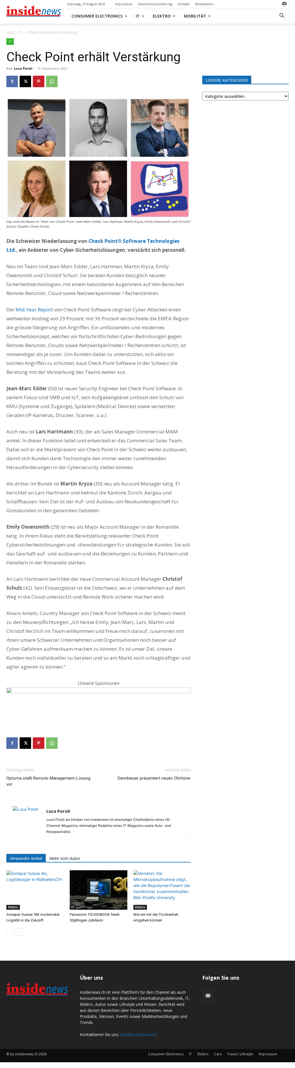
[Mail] (284, 4)
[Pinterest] (38, 81)
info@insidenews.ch (138, 1034)
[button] (282, 16)
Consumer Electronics (97, 16)
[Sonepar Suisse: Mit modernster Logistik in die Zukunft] (35, 890)
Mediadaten (204, 4)
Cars (218, 1054)
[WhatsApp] (52, 81)
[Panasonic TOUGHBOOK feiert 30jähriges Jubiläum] (98, 890)
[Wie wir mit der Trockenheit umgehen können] (162, 890)
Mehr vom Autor (64, 858)
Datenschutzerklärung (155, 4)
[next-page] (19, 931)
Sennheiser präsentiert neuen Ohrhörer (154, 778)
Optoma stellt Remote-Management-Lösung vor (48, 781)
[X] (25, 81)
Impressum (124, 4)
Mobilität (195, 16)
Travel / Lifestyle (240, 1054)
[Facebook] (12, 81)
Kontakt (184, 4)
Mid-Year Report (34, 309)
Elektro (162, 16)
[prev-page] (10, 931)
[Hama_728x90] (98, 699)
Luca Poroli (23, 68)
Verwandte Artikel (26, 858)
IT (138, 16)
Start (10, 32)
